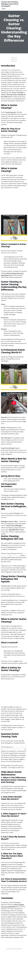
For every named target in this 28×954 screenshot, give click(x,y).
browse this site (11, 112)
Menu (3, 8)
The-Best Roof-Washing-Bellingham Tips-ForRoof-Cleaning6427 (10, 4)
